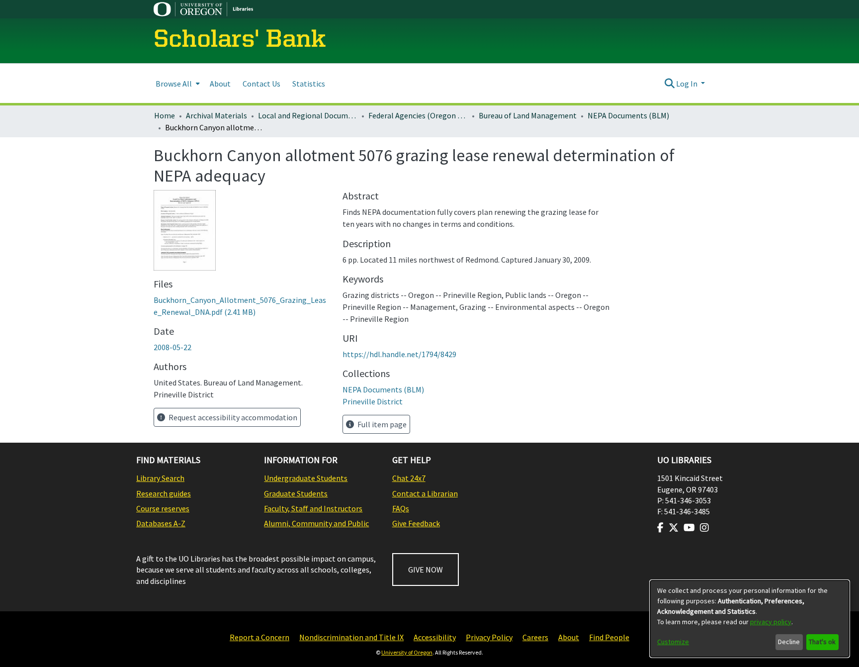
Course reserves (162, 508)
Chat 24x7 (409, 478)
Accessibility (435, 637)
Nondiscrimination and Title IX (351, 637)
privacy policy (770, 621)
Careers (535, 637)
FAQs (400, 508)
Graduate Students (296, 493)
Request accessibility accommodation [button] (232, 417)
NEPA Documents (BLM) (628, 115)
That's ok (822, 641)
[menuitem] (177, 83)
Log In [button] (687, 84)
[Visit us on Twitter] (674, 527)
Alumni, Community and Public (316, 523)
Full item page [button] (381, 424)
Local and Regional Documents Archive (307, 115)
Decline (789, 641)
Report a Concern (259, 637)
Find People (609, 637)
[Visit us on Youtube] (689, 527)
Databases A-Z (160, 523)
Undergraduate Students (305, 478)
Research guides (163, 493)
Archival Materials (216, 115)
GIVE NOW (425, 569)
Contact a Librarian (425, 493)
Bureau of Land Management (528, 115)
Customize (673, 641)
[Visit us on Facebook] (660, 527)
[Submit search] (669, 84)
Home (164, 115)
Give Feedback (416, 523)
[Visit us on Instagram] (704, 527)
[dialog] (749, 618)
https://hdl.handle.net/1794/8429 (399, 354)
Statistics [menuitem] (308, 84)
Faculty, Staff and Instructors (313, 508)
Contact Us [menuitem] (261, 84)
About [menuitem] (220, 84)
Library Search (160, 478)
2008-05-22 (172, 347)
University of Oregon (406, 652)
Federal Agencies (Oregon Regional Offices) (418, 115)
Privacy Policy (489, 637)
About (568, 637)
